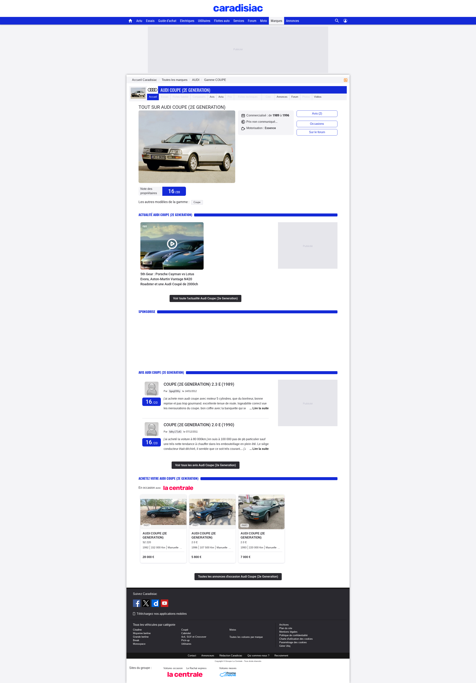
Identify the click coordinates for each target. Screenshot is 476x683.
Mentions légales (288, 631)
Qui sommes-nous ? (258, 655)
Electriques (187, 21)
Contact (192, 655)
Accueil (153, 96)
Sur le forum (317, 132)
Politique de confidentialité (293, 635)
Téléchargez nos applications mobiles (162, 613)
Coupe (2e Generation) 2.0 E (199, 424)
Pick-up (185, 640)
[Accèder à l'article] (172, 246)
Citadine (137, 629)
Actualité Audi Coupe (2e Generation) (165, 214)
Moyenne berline (142, 633)
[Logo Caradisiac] (238, 15)
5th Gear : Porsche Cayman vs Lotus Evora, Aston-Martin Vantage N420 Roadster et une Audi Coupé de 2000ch (169, 279)
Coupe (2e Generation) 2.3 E (199, 384)
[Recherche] (337, 21)
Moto (263, 21)
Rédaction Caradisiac (230, 655)
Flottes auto (222, 21)
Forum (252, 21)
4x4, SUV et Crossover (193, 636)
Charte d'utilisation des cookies (296, 638)
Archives (284, 624)
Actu (139, 21)
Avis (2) (317, 113)
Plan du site (285, 628)
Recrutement (281, 655)
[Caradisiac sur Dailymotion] (156, 604)
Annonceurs (207, 655)
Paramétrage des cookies (293, 642)
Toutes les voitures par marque (246, 637)
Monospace (139, 643)
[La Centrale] (185, 677)
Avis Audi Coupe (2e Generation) (161, 372)
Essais (150, 21)
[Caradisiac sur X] (146, 604)
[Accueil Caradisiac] (130, 20)
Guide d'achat (167, 21)
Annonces (292, 21)
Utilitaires (204, 21)
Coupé (184, 629)
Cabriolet (186, 633)
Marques (276, 21)
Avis (212, 96)
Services (238, 21)
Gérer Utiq (284, 646)
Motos (232, 629)
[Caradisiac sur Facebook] (137, 604)
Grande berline (141, 636)
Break (136, 640)
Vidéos (317, 96)
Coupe (197, 202)
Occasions (317, 123)
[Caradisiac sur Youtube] (164, 604)
